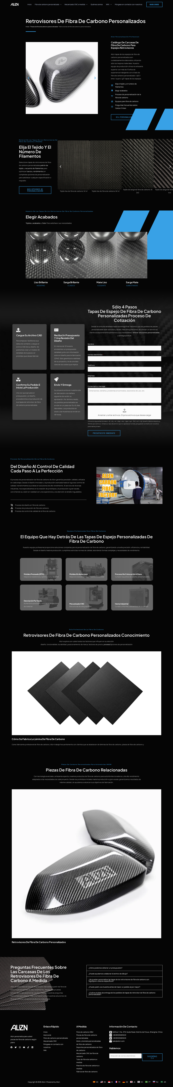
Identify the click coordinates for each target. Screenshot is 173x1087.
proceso (107, 644)
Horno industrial (121, 604)
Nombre (91, 344)
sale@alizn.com (118, 1041)
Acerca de (47, 1035)
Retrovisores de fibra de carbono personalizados (39, 942)
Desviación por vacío (33, 601)
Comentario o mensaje (96, 386)
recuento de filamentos (34, 168)
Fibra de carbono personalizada (47, 4)
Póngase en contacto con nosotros (128, 4)
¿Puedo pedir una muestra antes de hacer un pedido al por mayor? (114, 987)
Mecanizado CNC (76, 604)
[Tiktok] (28, 1047)
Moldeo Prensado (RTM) (34, 574)
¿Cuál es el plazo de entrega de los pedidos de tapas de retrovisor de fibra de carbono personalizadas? (122, 994)
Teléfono (91, 365)
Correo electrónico (96, 354)
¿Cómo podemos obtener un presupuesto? (105, 968)
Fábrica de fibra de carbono (87, 1071)
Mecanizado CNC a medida (75, 4)
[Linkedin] (32, 1047)
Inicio (29, 4)
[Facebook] (11, 1047)
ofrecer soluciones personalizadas (146, 332)
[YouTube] (24, 1047)
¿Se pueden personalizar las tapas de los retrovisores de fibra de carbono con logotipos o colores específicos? (119, 980)
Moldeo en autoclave (78, 574)
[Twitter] (16, 1047)
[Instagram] (20, 1047)
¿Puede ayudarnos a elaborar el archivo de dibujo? (108, 974)
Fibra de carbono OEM (84, 1032)
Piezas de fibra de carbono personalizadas (44, 27)
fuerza (29, 171)
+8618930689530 (119, 1035)
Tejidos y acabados (33, 223)
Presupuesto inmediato (104, 433)
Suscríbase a (152, 1057)
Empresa (91, 376)
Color (44, 223)
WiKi (107, 4)
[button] (60, 4)
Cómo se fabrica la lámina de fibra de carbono (38, 739)
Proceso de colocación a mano (128, 574)
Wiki (44, 1050)
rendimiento (38, 171)
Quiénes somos (97, 4)
